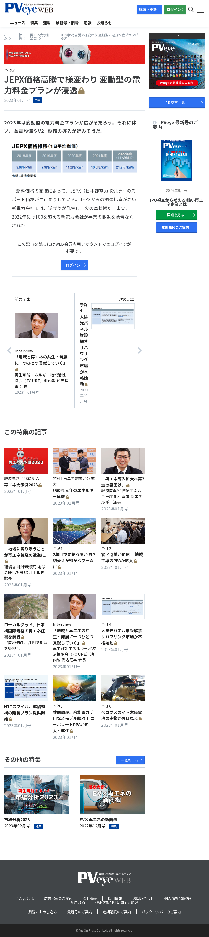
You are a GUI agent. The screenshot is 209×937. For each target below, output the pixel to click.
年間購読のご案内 (175, 227)
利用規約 (78, 902)
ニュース (17, 22)
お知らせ (104, 22)
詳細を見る (175, 214)
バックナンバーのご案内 (161, 911)
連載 (47, 22)
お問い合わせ (143, 898)
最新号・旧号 (67, 22)
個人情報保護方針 (178, 898)
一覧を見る (129, 760)
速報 (88, 22)
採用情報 (115, 898)
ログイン (174, 9)
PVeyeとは (25, 898)
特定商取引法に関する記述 (116, 902)
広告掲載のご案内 (58, 898)
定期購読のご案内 (117, 911)
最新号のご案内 (79, 911)
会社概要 (90, 898)
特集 (34, 22)
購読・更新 (148, 9)
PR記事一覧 (175, 102)
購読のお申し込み (42, 911)
